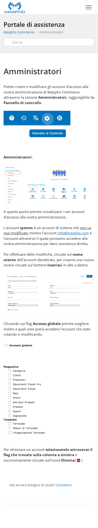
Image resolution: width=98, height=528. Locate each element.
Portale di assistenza (34, 24)
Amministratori (51, 32)
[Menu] (88, 7)
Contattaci (64, 485)
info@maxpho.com (73, 233)
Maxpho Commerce (19, 32)
